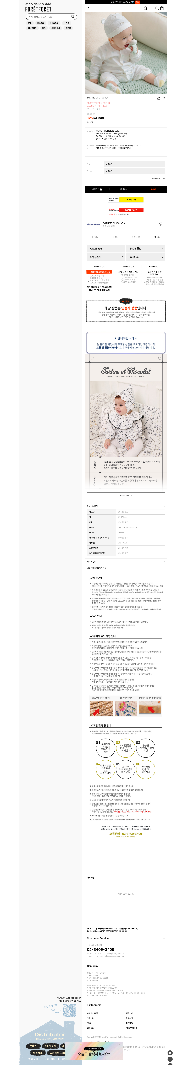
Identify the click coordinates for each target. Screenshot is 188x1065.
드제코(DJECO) (91, 929)
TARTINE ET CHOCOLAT (98, 98)
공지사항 (129, 1018)
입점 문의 (33, 1059)
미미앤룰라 (50, 1046)
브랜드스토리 (92, 1013)
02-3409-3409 (100, 949)
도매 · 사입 (50, 1059)
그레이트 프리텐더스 (60, 1053)
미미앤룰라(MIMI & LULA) (127, 929)
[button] (124, 89)
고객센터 (90, 1018)
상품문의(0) (136, 237)
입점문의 (90, 1028)
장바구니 (123, 189)
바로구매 (152, 189)
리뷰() (115, 237)
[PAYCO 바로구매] (131, 210)
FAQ (89, 1023)
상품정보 (95, 237)
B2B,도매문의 (131, 1028)
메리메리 (37, 1053)
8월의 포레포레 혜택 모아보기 (125, 2)
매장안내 (129, 1013)
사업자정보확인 (92, 980)
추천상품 (156, 237)
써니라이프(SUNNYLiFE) (107, 929)
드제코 (33, 1046)
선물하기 (96, 189)
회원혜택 (129, 1023)
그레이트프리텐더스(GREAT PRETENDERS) (101, 931)
